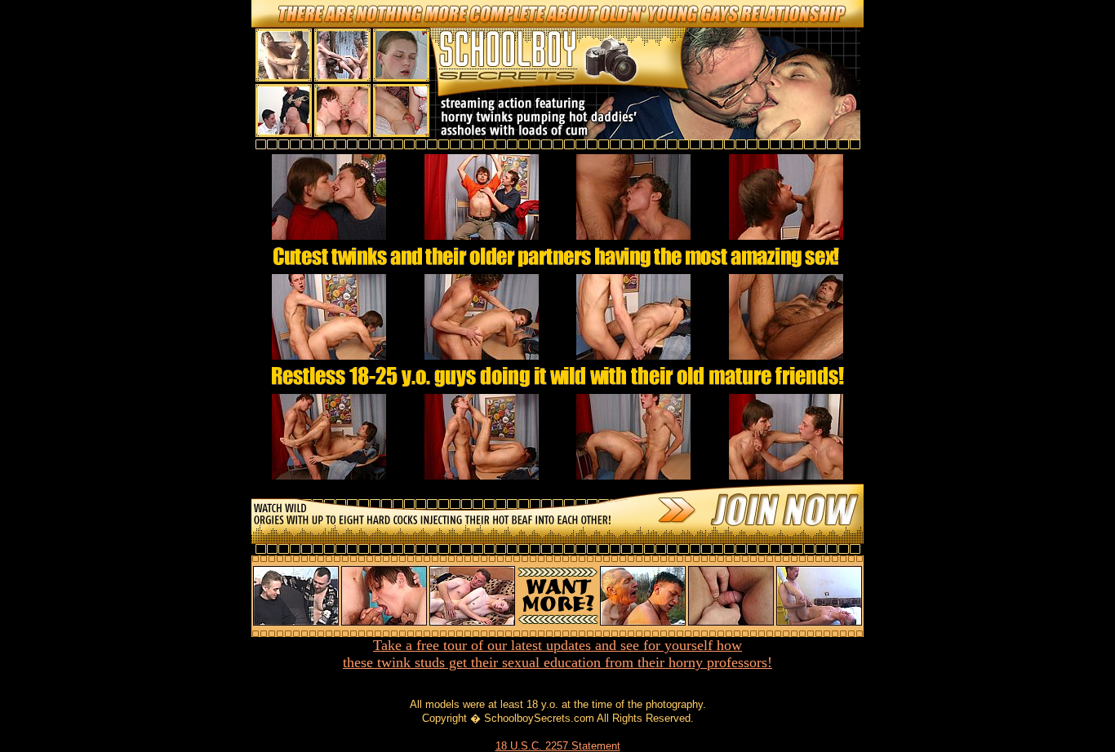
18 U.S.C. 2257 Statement (557, 746)
